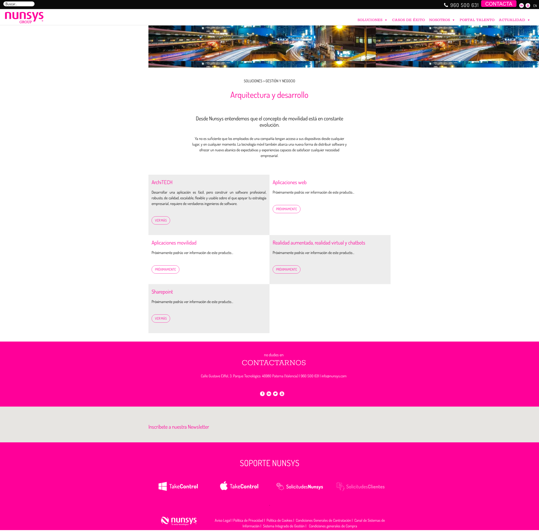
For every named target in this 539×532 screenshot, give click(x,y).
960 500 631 (464, 5)
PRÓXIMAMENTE (286, 209)
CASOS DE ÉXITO (408, 20)
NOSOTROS (439, 20)
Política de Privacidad (248, 520)
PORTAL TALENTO (477, 20)
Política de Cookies (279, 520)
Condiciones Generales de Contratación (323, 520)
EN (535, 6)
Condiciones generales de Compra (333, 526)
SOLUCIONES (370, 20)
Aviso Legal (223, 520)
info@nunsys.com (334, 376)
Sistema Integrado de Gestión (284, 526)
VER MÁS (161, 220)
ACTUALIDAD (512, 20)
